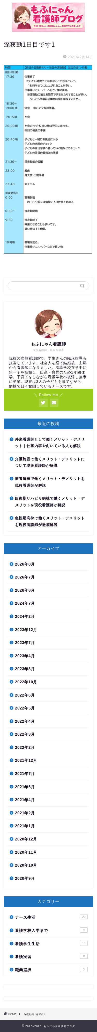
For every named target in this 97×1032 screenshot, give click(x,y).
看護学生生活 (50, 943)
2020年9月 (25, 878)
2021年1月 (25, 826)
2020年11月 (26, 852)
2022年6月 (25, 695)
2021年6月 (25, 787)
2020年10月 (26, 865)
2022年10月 (26, 682)
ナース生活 (50, 917)
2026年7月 (25, 577)
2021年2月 (25, 813)
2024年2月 (25, 616)
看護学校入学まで (50, 930)
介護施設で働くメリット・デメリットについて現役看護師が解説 (50, 462)
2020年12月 (26, 839)
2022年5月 (25, 708)
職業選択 (50, 970)
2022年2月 (25, 747)
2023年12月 (26, 629)
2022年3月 (25, 734)
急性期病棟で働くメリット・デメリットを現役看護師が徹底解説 (50, 521)
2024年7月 (25, 603)
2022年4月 (25, 721)
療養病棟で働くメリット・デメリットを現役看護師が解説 (50, 482)
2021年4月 (25, 799)
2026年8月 (25, 564)
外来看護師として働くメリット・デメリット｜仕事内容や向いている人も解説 (50, 442)
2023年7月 (25, 642)
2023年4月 (25, 656)
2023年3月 (25, 669)
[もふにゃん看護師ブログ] (48, 30)
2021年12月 (26, 760)
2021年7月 (25, 773)
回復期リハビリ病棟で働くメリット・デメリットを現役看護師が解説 (50, 501)
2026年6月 (25, 590)
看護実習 (50, 956)
